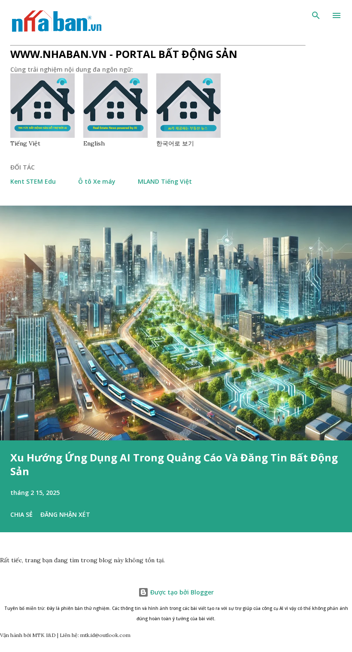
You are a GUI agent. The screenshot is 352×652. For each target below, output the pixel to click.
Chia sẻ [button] (21, 514)
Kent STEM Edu (33, 181)
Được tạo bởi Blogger (181, 592)
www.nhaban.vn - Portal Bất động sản (123, 54)
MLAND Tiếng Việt (165, 181)
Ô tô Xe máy (96, 181)
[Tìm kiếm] (316, 15)
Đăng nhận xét (65, 514)
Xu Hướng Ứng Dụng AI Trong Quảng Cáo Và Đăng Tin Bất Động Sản (174, 464)
